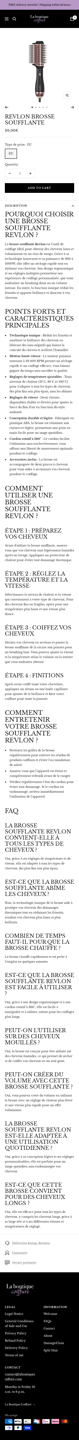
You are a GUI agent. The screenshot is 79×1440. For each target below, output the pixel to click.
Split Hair (51, 1350)
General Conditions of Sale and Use (19, 1323)
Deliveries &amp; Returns (31, 1243)
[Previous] (6, 107)
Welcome (50, 1314)
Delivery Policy (16, 1348)
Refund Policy (15, 1340)
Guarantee (19, 1253)
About (48, 1336)
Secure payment (24, 1262)
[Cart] (72, 19)
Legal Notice (14, 1314)
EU (11, 153)
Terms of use (14, 1355)
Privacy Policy (15, 1333)
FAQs (47, 1321)
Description (16, 205)
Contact (49, 1328)
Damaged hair (54, 1343)
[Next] (72, 107)
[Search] (14, 19)
